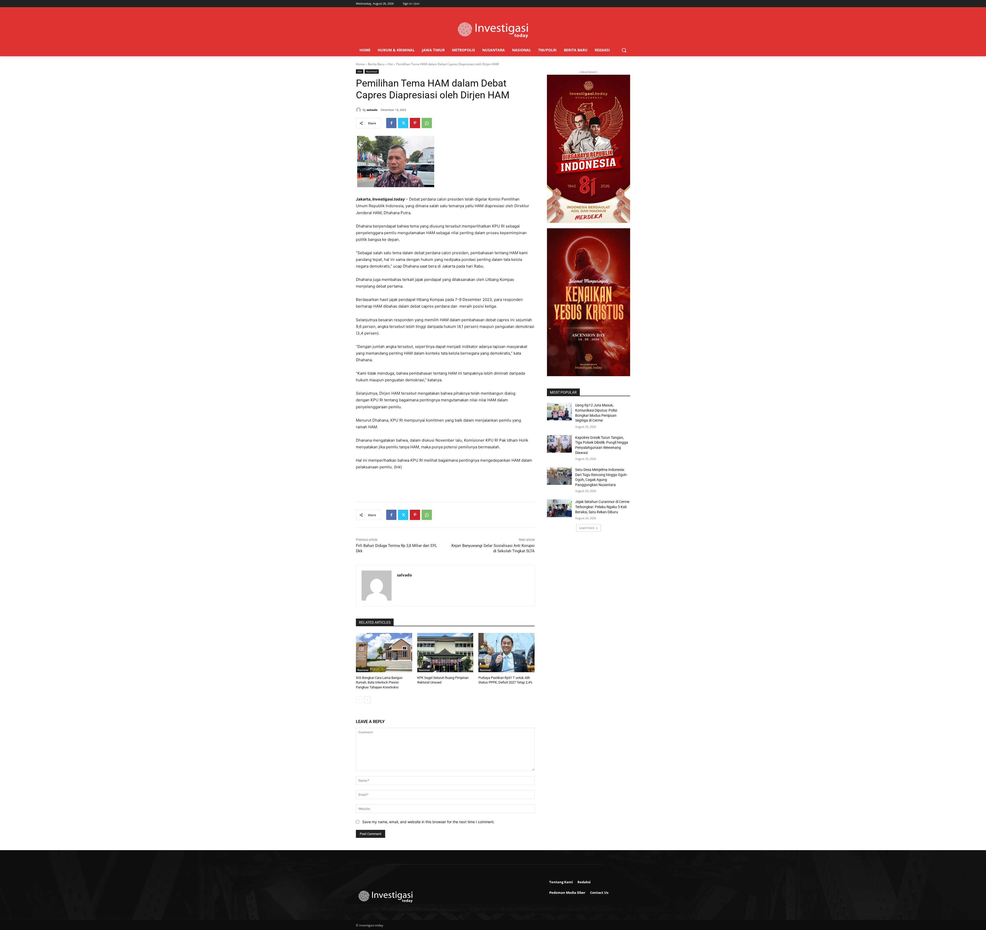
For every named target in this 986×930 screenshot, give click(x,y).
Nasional (371, 71)
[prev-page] (359, 699)
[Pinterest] (415, 123)
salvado (372, 110)
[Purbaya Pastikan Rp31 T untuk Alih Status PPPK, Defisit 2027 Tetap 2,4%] (506, 652)
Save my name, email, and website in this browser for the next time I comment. (428, 822)
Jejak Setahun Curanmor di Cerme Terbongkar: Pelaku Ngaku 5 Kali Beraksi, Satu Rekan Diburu (602, 507)
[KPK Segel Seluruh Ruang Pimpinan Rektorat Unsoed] (445, 652)
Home (360, 64)
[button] (624, 50)
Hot (390, 64)
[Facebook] (391, 123)
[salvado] (359, 109)
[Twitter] (403, 123)
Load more (586, 528)
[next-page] (367, 699)
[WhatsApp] (427, 123)
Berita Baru (376, 64)
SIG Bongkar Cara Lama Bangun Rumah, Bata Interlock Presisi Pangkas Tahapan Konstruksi (379, 682)
